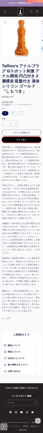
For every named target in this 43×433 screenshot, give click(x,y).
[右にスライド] (27, 60)
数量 (3, 119)
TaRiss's (11, 422)
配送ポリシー (35, 426)
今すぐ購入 (21, 140)
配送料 (7, 104)
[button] (5, 11)
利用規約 (26, 426)
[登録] (35, 403)
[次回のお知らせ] (38, 3)
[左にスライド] (16, 60)
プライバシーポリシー (12, 426)
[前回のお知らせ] (4, 3)
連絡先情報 (23, 430)
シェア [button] (7, 318)
